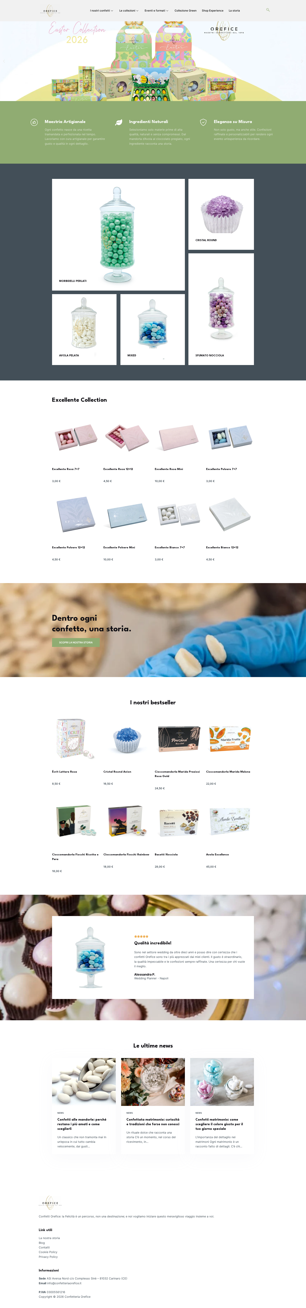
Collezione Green (186, 10)
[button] (4, 61)
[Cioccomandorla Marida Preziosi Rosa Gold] (179, 739)
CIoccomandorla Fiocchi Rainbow (126, 854)
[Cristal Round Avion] (127, 739)
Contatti (44, 1247)
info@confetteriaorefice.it (64, 1283)
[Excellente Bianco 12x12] (230, 514)
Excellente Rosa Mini (169, 469)
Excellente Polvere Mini (119, 547)
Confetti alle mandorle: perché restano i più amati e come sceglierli (81, 1124)
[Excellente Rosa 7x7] (76, 436)
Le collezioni (127, 10)
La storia (234, 10)
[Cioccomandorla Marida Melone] (230, 739)
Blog (42, 1243)
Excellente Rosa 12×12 (118, 469)
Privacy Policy (48, 1257)
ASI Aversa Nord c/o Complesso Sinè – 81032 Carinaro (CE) (87, 1278)
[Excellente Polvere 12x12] (76, 514)
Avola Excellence (217, 854)
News (60, 1113)
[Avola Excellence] (230, 821)
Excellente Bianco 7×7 (170, 547)
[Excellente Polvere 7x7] (230, 436)
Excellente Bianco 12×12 (222, 547)
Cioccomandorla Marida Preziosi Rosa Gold (177, 774)
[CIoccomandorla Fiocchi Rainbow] (127, 821)
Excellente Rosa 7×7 (66, 469)
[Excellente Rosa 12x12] (127, 436)
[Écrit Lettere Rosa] (76, 739)
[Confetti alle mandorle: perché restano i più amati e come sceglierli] (84, 1082)
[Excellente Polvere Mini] (127, 514)
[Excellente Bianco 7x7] (179, 514)
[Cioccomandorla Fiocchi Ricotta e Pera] (76, 821)
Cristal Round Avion (117, 771)
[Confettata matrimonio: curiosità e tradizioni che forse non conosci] (153, 1082)
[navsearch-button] (268, 10)
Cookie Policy (48, 1252)
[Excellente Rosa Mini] (179, 436)
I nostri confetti (100, 10)
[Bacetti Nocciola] (179, 821)
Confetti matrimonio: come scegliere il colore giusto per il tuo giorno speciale (219, 1124)
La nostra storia (49, 1238)
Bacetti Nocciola (166, 854)
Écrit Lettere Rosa (64, 771)
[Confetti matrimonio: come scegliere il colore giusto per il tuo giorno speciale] (222, 1082)
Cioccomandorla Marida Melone (228, 771)
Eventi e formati (155, 10)
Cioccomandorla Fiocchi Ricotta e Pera (75, 857)
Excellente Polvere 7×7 (221, 469)
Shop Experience (212, 10)
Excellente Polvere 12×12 (68, 547)
